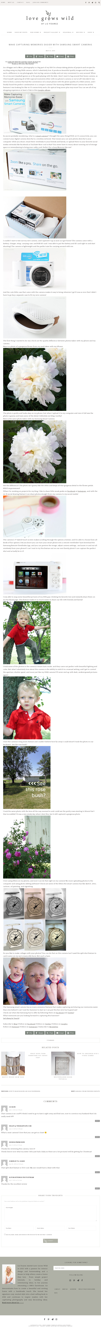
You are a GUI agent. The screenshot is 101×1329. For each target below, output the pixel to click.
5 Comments (50, 1040)
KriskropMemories (17, 1142)
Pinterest (15, 1027)
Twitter (71, 1013)
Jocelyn (12, 1107)
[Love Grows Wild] (50, 17)
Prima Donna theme (49, 1325)
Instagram (82, 491)
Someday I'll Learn (17, 1161)
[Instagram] (95, 2)
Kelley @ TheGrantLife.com (20, 1126)
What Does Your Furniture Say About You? (38, 1055)
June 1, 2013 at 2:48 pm (15, 1110)
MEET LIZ (65, 1289)
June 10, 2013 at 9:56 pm (16, 1164)
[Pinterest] (89, 2)
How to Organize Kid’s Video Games (88, 1054)
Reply (97, 1121)
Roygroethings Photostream (21, 1177)
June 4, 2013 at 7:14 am (15, 1145)
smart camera (42, 136)
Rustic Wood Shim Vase (13, 1077)
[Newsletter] (92, 2)
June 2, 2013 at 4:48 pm (16, 1129)
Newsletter (53, 1027)
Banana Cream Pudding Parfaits (87, 1091)
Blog (15, 1024)
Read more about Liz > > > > (13, 1303)
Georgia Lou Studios (64, 1325)
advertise (73, 1289)
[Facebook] (85, 2)
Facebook (71, 491)
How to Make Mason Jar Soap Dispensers (24, 1091)
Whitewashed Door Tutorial (63, 1078)
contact (57, 1289)
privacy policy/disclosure (87, 1289)
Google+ (64, 1024)
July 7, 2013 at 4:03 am (15, 1180)
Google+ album (44, 90)
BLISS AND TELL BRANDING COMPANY (61, 1326)
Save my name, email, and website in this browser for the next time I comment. (29, 1234)
